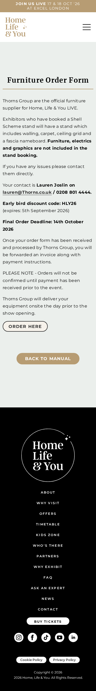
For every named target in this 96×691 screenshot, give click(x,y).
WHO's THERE (48, 545)
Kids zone (48, 535)
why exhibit (48, 567)
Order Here (25, 326)
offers (48, 514)
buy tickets (48, 621)
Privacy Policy (64, 660)
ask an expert (48, 588)
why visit (48, 503)
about (48, 492)
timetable (48, 524)
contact (48, 609)
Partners (48, 556)
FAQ (47, 577)
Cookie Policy (31, 660)
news (48, 599)
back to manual (48, 358)
